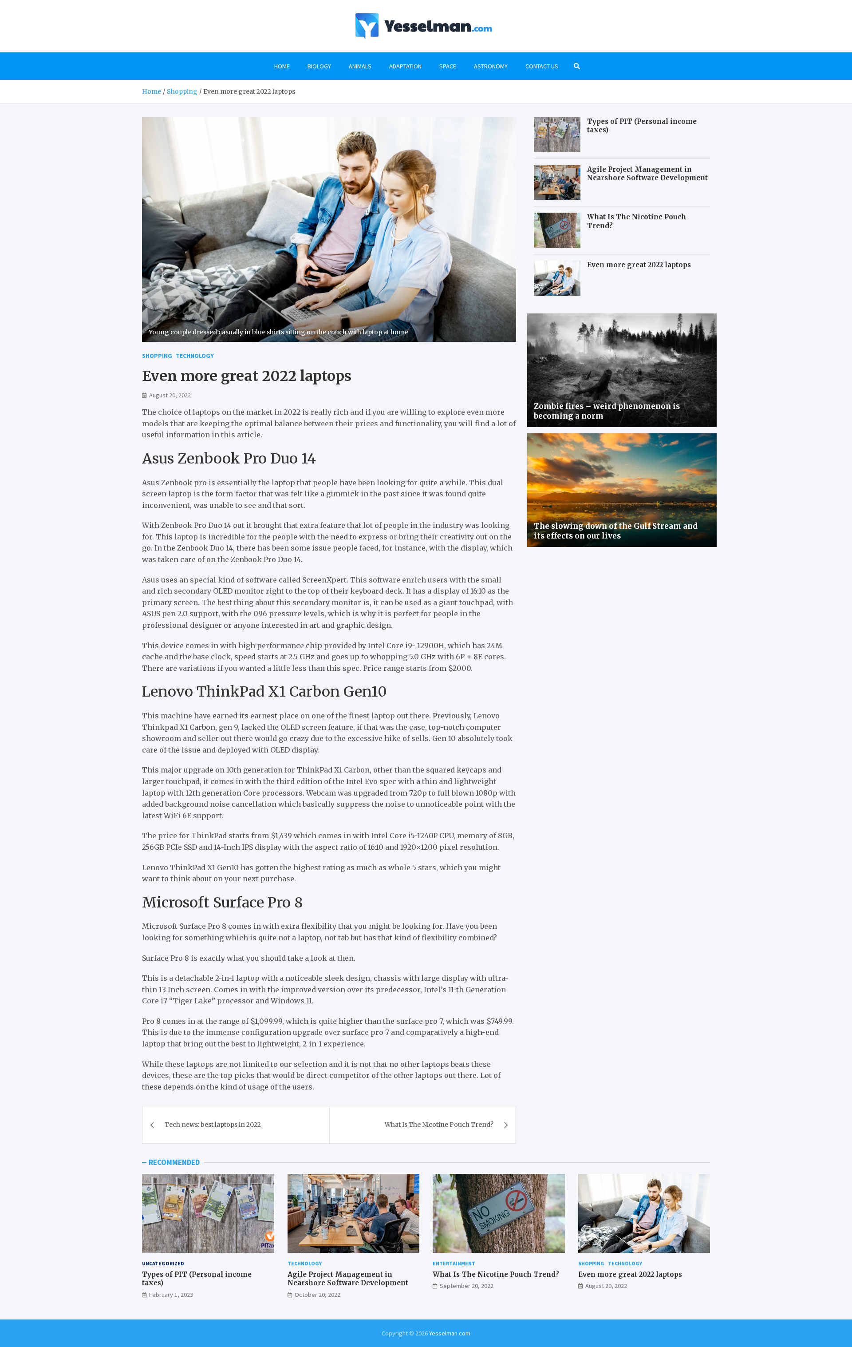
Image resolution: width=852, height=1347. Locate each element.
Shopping (157, 356)
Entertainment (454, 1263)
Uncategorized (163, 1263)
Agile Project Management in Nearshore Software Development (647, 173)
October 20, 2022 (317, 1295)
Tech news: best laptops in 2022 (213, 1125)
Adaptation (405, 66)
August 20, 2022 (170, 395)
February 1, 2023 (171, 1295)
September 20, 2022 (466, 1286)
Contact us (541, 66)
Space (447, 66)
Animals (360, 66)
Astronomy (491, 66)
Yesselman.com (449, 1333)
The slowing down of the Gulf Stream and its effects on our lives (616, 531)
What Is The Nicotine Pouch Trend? (439, 1125)
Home (282, 66)
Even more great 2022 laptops (639, 265)
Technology (195, 356)
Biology (319, 66)
